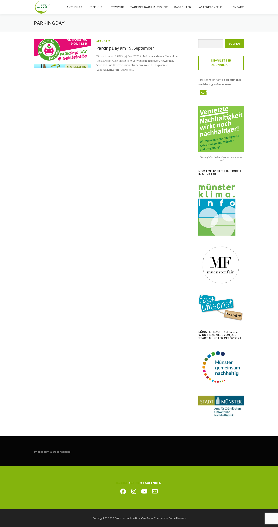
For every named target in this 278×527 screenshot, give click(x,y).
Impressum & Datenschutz (52, 452)
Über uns (95, 7)
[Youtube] (144, 491)
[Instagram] (134, 491)
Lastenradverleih (211, 7)
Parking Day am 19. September (125, 48)
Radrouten (182, 7)
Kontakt (237, 7)
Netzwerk (116, 7)
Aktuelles (74, 7)
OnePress (147, 518)
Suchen (234, 43)
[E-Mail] (155, 491)
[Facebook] (123, 491)
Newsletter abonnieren (221, 63)
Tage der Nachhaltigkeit (149, 7)
